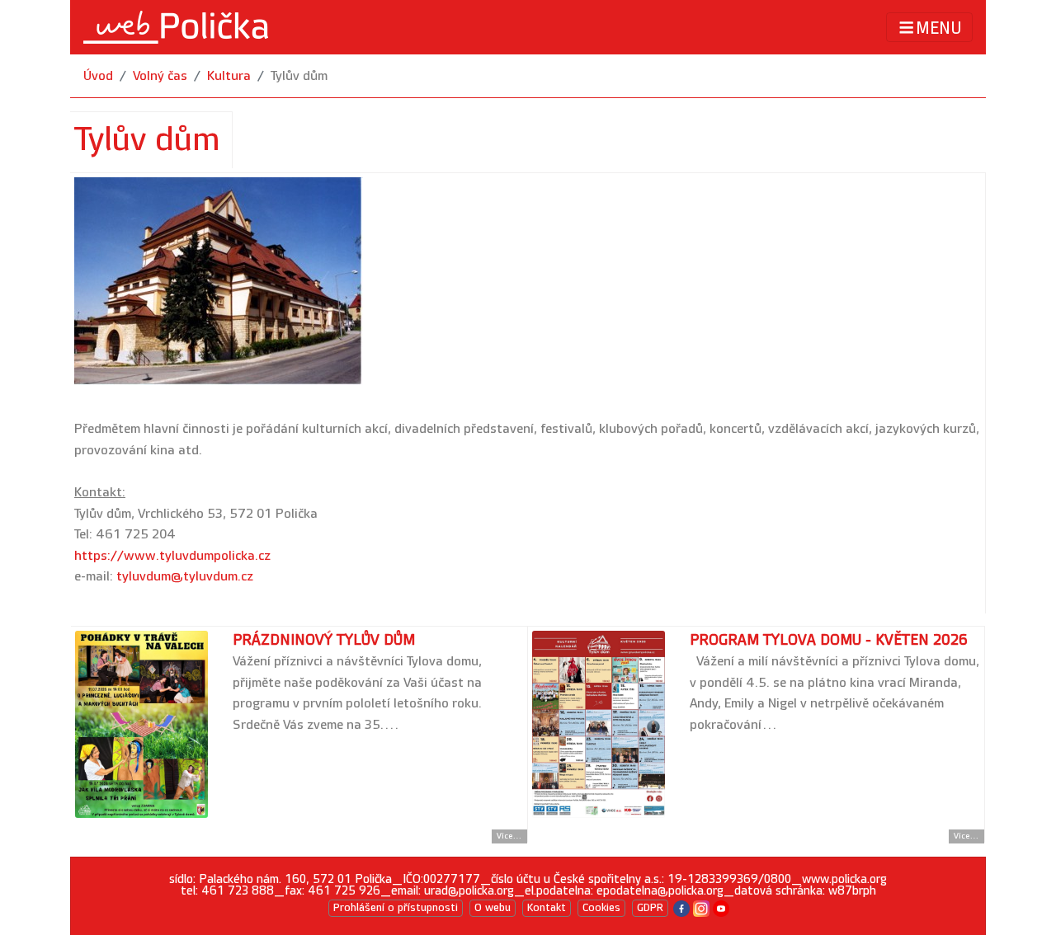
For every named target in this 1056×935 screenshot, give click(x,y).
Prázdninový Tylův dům (324, 640)
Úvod (98, 76)
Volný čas (160, 76)
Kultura (229, 76)
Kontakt (546, 907)
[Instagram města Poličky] (701, 907)
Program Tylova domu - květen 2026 (829, 640)
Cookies (601, 907)
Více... (509, 836)
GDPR (650, 907)
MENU (939, 28)
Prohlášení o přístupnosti (395, 907)
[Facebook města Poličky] (681, 907)
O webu (492, 907)
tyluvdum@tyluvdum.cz (184, 577)
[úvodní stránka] (175, 27)
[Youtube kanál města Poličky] (721, 907)
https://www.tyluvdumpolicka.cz (172, 556)
